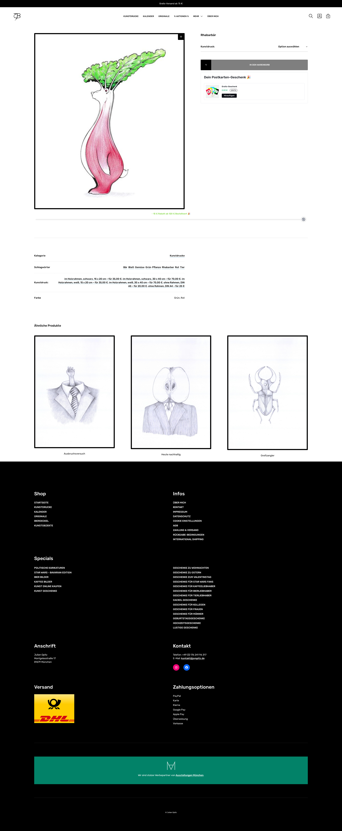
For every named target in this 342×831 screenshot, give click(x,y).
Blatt (131, 267)
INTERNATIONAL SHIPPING (188, 539)
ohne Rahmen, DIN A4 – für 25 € (166, 286)
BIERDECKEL (41, 520)
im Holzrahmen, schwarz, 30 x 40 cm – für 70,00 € (152, 278)
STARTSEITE (41, 502)
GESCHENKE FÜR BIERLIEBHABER (192, 590)
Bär (125, 267)
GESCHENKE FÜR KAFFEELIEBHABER (194, 586)
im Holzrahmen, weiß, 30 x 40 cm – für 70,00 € (136, 282)
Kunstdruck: (208, 46)
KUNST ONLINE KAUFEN (47, 586)
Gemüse (139, 267)
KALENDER (148, 16)
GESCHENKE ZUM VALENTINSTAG (192, 577)
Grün (148, 267)
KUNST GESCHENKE (45, 590)
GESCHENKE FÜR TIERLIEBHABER (192, 595)
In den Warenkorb (260, 65)
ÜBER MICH (213, 16)
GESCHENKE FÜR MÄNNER (188, 613)
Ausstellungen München (189, 775)
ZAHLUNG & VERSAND (186, 530)
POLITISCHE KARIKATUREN (49, 567)
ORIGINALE (164, 16)
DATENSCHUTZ (182, 516)
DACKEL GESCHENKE (185, 600)
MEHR (196, 16)
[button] (181, 37)
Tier (182, 267)
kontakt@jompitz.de (193, 658)
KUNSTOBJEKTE (43, 525)
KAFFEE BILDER (43, 581)
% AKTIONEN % (181, 16)
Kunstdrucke (177, 255)
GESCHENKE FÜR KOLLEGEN (189, 604)
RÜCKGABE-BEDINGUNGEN (188, 534)
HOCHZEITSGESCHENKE (187, 623)
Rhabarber (168, 267)
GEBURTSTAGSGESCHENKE (189, 618)
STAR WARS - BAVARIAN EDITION (53, 572)
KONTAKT (178, 507)
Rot (177, 267)
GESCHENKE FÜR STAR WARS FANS (193, 581)
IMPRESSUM (180, 511)
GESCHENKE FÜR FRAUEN (188, 609)
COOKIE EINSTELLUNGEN (187, 520)
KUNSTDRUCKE (131, 16)
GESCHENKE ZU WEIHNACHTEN (191, 567)
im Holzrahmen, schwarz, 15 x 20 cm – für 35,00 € (93, 278)
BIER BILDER (41, 577)
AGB (175, 525)
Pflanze (156, 267)
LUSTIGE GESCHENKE (185, 627)
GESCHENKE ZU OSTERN (187, 572)
